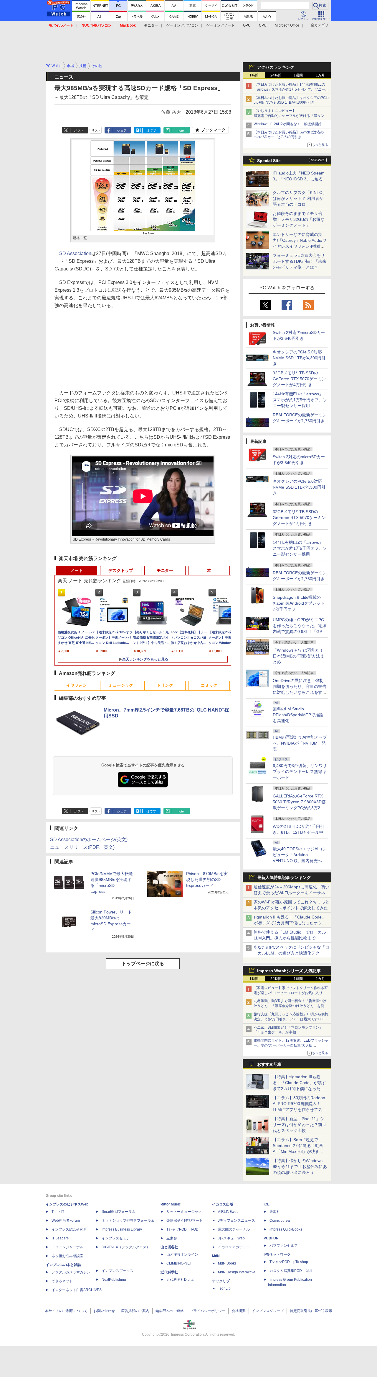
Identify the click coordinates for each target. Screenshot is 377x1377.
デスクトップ (120, 570)
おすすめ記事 (269, 1064)
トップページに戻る (143, 963)
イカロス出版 (222, 1204)
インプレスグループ (268, 1311)
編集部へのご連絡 (170, 1311)
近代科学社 (169, 1272)
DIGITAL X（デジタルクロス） (126, 1247)
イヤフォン (76, 685)
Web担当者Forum (66, 1220)
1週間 (298, 75)
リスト (96, 130)
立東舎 (171, 1238)
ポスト (79, 130)
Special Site (269, 160)
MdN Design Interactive (236, 1272)
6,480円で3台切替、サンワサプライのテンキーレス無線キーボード (300, 771)
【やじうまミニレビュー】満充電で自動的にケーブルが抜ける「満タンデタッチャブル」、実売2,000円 (291, 116)
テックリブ (221, 1281)
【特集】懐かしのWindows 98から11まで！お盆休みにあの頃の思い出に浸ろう (300, 1166)
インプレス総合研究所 (69, 1229)
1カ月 (320, 75)
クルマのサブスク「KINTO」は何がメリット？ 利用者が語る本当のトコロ (300, 198)
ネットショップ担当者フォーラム (128, 1220)
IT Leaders (60, 1238)
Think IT (58, 1212)
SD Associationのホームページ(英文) (89, 839)
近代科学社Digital (180, 1280)
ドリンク (165, 685)
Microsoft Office (287, 25)
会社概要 (239, 1311)
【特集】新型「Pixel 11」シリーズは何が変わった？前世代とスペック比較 (299, 1124)
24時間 (276, 75)
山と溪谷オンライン (182, 1254)
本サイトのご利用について (66, 1311)
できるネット (62, 1281)
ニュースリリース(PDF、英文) (82, 847)
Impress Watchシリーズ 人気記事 (289, 970)
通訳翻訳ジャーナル (234, 1229)
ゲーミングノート (220, 25)
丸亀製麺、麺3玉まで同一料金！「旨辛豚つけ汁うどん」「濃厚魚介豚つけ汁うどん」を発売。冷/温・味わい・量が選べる (290, 1006)
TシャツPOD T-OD (182, 1229)
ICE (266, 1204)
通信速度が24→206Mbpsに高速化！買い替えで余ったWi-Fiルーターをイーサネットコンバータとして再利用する (291, 893)
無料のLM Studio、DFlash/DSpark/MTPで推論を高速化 (298, 715)
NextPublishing (114, 1280)
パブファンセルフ (283, 1246)
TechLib (224, 1288)
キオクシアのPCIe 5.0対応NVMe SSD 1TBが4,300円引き (299, 358)
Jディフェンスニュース (236, 1220)
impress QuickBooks (285, 1229)
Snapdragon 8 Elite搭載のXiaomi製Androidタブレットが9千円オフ (299, 603)
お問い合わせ (104, 1311)
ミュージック (120, 685)
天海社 (274, 1212)
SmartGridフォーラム (118, 1212)
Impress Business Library (122, 1229)
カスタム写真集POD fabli (290, 1271)
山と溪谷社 (169, 1247)
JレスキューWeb (231, 1238)
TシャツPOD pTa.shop (288, 1262)
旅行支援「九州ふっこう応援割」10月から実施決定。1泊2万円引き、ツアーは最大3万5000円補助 (291, 1019)
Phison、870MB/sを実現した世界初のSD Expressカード (207, 879)
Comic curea (279, 1220)
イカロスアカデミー (234, 1247)
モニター (151, 25)
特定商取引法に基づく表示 (311, 1311)
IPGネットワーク (277, 1254)
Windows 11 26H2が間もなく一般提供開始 (288, 124)
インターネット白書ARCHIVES (77, 1290)
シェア (122, 130)
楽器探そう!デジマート (184, 1220)
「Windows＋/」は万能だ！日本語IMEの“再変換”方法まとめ (298, 656)
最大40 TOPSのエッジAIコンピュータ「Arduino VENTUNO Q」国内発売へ (300, 854)
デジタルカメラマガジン (71, 1272)
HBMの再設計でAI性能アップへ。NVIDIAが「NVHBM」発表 (300, 743)
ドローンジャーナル (67, 1247)
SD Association (75, 253)
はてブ (151, 130)
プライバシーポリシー (207, 1311)
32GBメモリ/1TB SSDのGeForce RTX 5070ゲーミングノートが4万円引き (299, 379)
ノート (76, 570)
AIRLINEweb (228, 1212)
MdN (216, 1256)
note (181, 130)
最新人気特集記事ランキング (284, 877)
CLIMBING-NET (179, 1263)
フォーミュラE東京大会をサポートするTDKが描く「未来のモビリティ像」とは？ (299, 261)
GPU (247, 25)
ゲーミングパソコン (182, 25)
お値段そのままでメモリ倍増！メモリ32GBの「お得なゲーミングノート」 (299, 219)
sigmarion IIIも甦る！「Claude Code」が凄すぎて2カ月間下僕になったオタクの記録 (290, 923)
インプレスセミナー (117, 1238)
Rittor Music (171, 1204)
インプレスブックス (117, 1271)
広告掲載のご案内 (135, 1311)
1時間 (254, 75)
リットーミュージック (184, 1212)
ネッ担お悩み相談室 (67, 1256)
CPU (263, 25)
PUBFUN (271, 1238)
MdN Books (227, 1263)
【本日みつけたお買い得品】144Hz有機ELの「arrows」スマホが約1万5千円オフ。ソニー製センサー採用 (291, 89)
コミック (209, 685)
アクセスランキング (275, 67)
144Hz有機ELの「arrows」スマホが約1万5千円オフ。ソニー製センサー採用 (300, 399)
